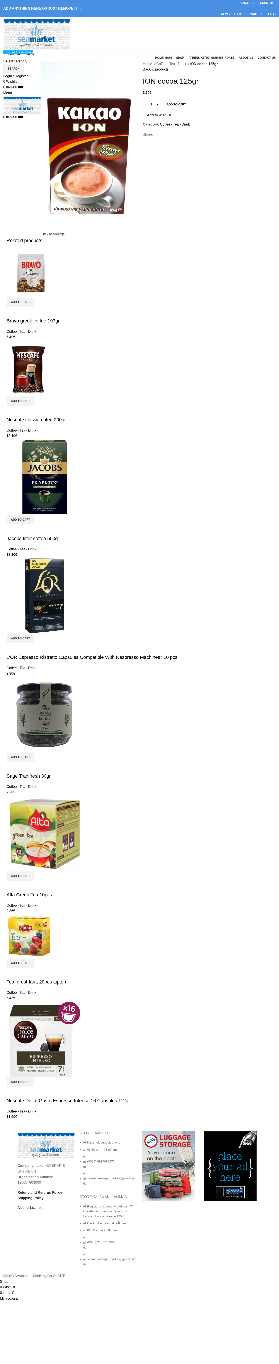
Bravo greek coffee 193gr (33, 321)
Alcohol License (29, 1207)
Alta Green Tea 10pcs (29, 894)
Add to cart (176, 104)
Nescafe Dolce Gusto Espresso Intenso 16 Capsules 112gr (68, 1100)
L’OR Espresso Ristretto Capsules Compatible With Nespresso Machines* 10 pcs (92, 657)
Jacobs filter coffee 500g (32, 538)
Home (148, 64)
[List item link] (108, 1165)
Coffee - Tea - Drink (171, 64)
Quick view (12, 312)
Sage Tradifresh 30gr (29, 776)
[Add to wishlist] (23, 312)
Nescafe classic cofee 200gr (36, 419)
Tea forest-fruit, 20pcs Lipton (36, 982)
